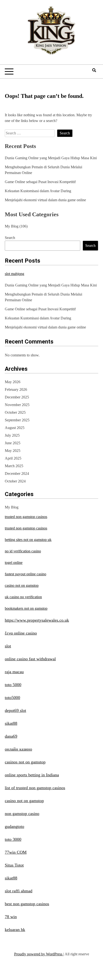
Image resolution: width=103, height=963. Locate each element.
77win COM (16, 852)
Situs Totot (14, 865)
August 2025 (14, 428)
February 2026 (16, 389)
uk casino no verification (23, 597)
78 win (11, 916)
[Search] (94, 70)
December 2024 (17, 473)
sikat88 (11, 723)
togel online (14, 563)
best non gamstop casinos (27, 903)
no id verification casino (23, 551)
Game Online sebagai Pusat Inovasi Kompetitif (40, 182)
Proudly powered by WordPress (38, 954)
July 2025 (12, 435)
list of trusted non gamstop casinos (35, 787)
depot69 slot (15, 710)
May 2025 (12, 451)
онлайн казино (18, 749)
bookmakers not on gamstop (26, 608)
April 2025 (13, 458)
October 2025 (15, 412)
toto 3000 (13, 839)
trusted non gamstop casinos (26, 517)
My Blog (11, 226)
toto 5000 (13, 684)
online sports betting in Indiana (32, 775)
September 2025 (17, 420)
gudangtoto (14, 826)
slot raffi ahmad (18, 891)
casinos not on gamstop (25, 762)
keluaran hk (15, 929)
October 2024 (15, 481)
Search (10, 238)
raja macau (14, 671)
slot (8, 646)
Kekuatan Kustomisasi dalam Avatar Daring (38, 191)
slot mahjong (14, 274)
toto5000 (12, 697)
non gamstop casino (22, 813)
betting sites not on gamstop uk (28, 540)
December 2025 (17, 397)
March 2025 (14, 466)
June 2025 (12, 443)
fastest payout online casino (25, 574)
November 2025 (17, 405)
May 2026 (12, 382)
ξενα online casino (21, 633)
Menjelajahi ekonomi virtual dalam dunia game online (45, 200)
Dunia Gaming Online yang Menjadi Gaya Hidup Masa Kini (51, 158)
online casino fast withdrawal (30, 658)
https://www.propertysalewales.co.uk (37, 620)
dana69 (11, 736)
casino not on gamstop (22, 585)
